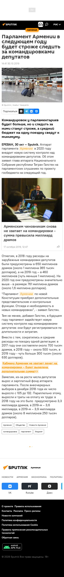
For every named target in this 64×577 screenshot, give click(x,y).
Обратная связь (10, 537)
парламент (26, 431)
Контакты (7, 510)
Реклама (18, 510)
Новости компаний (12, 515)
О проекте (7, 506)
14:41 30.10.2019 (10, 63)
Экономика (39, 476)
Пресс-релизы (32, 510)
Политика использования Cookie (20, 524)
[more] (58, 246)
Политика (56, 476)
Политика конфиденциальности (19, 520)
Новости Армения (37, 425)
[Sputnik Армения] (10, 25)
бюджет (38, 431)
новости (7, 476)
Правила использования (28, 506)
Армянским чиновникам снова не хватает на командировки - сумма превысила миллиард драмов (30, 233)
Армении (26, 148)
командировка (10, 431)
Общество (20, 425)
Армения (7, 425)
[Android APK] (12, 547)
